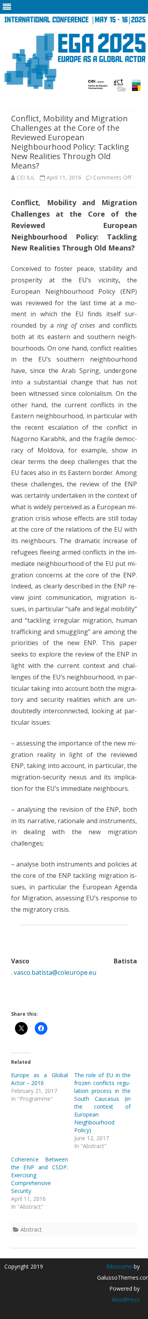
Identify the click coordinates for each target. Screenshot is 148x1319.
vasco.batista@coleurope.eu (55, 972)
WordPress (126, 1299)
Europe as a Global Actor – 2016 (39, 1079)
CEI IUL (26, 177)
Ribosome (119, 1266)
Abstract (31, 1229)
